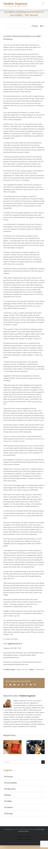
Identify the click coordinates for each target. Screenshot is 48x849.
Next (41, 26)
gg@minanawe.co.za (15, 644)
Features (31, 669)
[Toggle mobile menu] (43, 3)
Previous (35, 26)
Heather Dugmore (10, 669)
